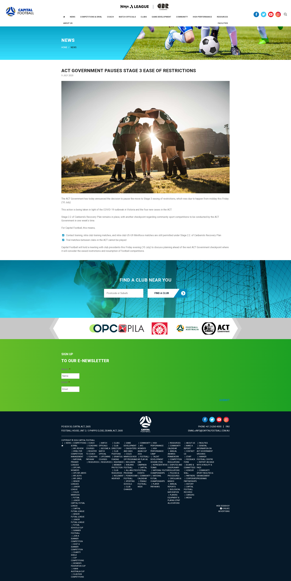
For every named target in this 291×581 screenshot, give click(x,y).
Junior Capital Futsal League (78, 503)
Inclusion (130, 462)
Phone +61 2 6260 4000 (209, 426)
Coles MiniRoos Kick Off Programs (130, 456)
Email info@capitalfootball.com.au (209, 430)
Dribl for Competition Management (77, 454)
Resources (93, 462)
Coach (91, 443)
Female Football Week (142, 484)
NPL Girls (77, 478)
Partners (190, 476)
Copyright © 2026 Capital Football (78, 440)
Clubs (116, 443)
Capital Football (20, 11)
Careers (190, 495)
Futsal (76, 498)
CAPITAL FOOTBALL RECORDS (188, 489)
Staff (188, 457)
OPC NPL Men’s (79, 473)
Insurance (119, 462)
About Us (190, 443)
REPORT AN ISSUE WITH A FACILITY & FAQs (205, 465)
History (190, 484)
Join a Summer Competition (77, 538)
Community (145, 443)
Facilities (203, 443)
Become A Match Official (104, 451)
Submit (224, 400)
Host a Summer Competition (77, 547)
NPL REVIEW (78, 448)
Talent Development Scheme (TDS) (157, 459)
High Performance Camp (157, 451)
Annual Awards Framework (173, 454)
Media (189, 498)
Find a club (161, 293)
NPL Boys (77, 476)
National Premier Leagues (76, 462)
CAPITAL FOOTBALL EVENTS (142, 470)
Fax (228, 426)
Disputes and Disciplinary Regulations (175, 467)
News (68, 443)
